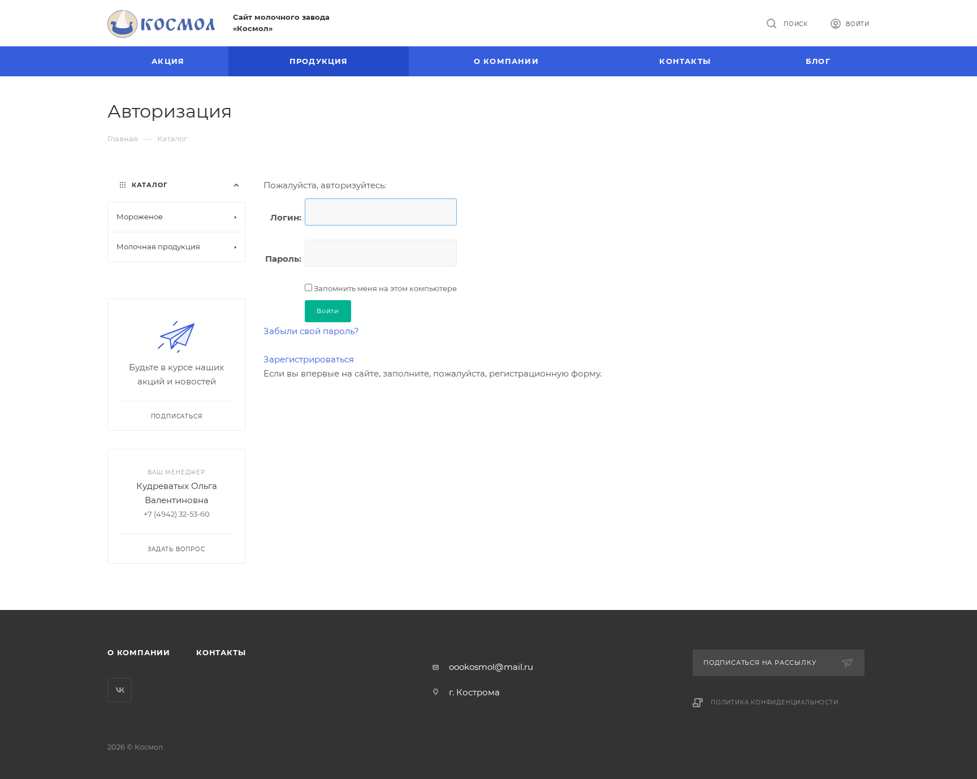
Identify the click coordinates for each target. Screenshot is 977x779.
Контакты (220, 652)
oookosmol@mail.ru (491, 666)
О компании (138, 652)
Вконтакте (119, 690)
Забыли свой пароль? (311, 331)
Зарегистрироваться (308, 359)
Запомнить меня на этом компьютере (384, 288)
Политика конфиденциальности (774, 702)
